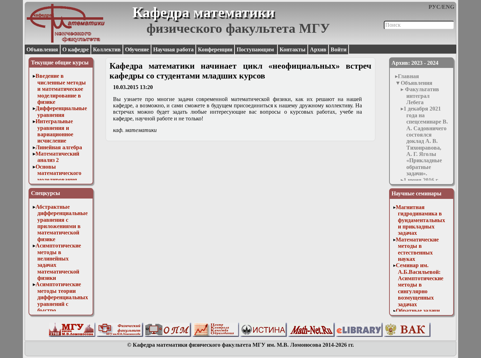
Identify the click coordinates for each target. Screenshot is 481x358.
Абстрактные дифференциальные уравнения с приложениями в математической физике (62, 223)
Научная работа (173, 49)
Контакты (293, 49)
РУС (435, 7)
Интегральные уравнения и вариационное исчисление (55, 131)
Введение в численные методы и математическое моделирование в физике (61, 89)
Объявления (42, 49)
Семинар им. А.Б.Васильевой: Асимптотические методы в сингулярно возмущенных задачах (419, 284)
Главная (408, 76)
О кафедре (75, 49)
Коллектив (107, 49)
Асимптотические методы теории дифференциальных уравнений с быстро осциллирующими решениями (62, 303)
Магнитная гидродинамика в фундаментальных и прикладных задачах (420, 220)
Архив (318, 49)
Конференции (215, 49)
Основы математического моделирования (59, 173)
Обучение (137, 49)
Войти (338, 49)
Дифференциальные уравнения (61, 111)
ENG (448, 7)
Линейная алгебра (59, 147)
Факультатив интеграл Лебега (421, 95)
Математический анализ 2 (57, 157)
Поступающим (256, 49)
